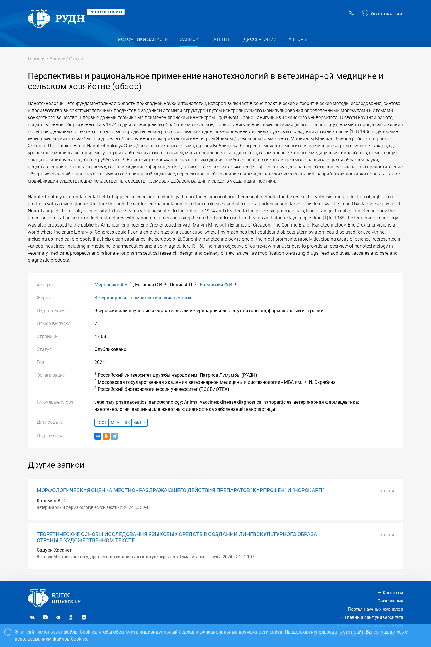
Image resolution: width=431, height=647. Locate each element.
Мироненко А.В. (111, 285)
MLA (115, 422)
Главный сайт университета (374, 617)
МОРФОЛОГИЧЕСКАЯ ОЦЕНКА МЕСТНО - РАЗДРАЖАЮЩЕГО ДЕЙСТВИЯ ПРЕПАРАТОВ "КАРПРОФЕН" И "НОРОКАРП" (180, 490)
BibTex (139, 422)
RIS (126, 422)
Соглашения (390, 601)
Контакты (393, 592)
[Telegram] (114, 436)
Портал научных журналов (375, 609)
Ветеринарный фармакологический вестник (142, 297)
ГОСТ (101, 422)
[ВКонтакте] (97, 436)
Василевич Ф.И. (216, 285)
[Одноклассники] (106, 436)
